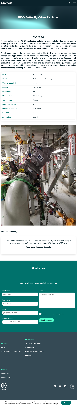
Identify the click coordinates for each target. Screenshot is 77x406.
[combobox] (5, 322)
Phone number (7, 318)
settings (55, 404)
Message (42, 291)
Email (4, 309)
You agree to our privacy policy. (53, 314)
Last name (6, 300)
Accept (66, 403)
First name (6, 291)
